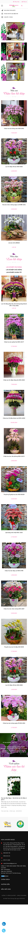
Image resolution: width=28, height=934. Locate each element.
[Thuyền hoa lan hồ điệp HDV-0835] (14, 632)
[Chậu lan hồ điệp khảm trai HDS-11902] (14, 403)
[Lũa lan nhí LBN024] (14, 228)
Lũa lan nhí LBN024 (14, 243)
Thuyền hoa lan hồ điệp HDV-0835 (14, 647)
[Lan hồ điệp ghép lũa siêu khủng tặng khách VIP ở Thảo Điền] (14, 288)
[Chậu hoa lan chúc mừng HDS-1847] (14, 593)
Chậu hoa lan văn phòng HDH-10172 (13, 456)
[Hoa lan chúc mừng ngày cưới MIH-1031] (14, 189)
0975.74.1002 (6, 860)
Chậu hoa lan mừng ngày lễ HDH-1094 (14, 723)
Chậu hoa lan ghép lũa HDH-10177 (14, 342)
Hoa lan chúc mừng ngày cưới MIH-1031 (14, 204)
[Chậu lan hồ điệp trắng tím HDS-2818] (14, 365)
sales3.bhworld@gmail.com (10, 863)
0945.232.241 (6, 856)
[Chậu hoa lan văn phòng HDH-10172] (14, 441)
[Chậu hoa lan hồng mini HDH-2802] (14, 113)
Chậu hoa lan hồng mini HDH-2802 (14, 128)
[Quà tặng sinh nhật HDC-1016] (14, 517)
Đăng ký (25, 1)
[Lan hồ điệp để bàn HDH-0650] (14, 151)
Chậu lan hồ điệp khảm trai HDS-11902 (14, 418)
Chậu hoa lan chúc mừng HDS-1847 (14, 608)
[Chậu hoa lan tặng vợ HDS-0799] (14, 555)
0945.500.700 (6, 853)
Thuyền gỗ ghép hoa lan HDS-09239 (14, 494)
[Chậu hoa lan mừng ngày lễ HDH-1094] (14, 708)
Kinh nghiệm (14, 766)
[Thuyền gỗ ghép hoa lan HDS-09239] (14, 479)
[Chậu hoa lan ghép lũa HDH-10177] (14, 327)
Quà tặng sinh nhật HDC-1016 (14, 532)
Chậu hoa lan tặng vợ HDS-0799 (14, 570)
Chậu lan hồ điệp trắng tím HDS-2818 (14, 380)
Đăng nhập (16, 1)
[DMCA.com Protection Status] (5, 876)
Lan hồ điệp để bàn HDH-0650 (14, 166)
